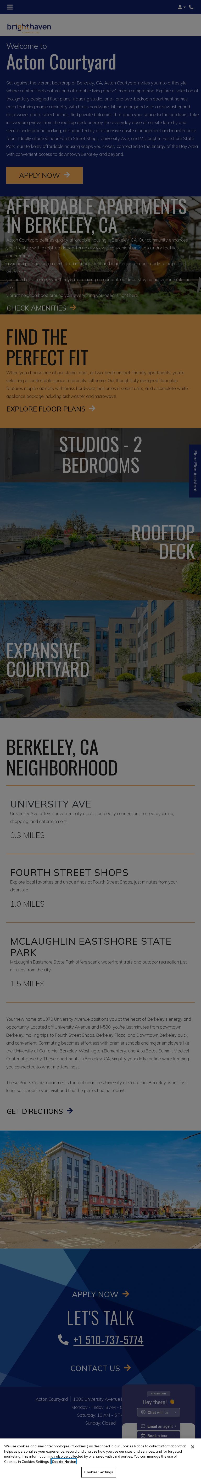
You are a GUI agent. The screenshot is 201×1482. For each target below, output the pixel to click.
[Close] (192, 1447)
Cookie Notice (64, 1461)
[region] (100, 1460)
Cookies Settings (98, 1472)
